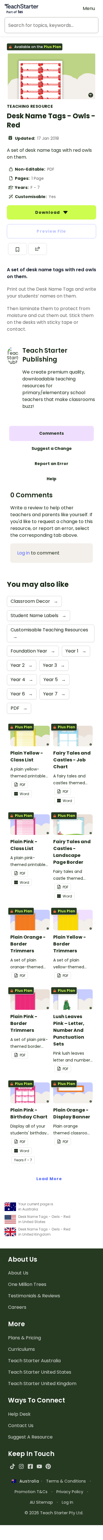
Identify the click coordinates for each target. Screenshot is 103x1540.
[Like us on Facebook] (30, 1466)
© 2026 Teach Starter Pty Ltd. (54, 1513)
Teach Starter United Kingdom (42, 1383)
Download (48, 212)
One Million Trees (27, 1284)
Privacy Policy (69, 1492)
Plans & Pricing (24, 1337)
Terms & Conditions (66, 1481)
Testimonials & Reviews (34, 1295)
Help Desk (19, 1414)
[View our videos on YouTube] (39, 1466)
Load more (49, 1179)
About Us (18, 1273)
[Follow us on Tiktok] (12, 1466)
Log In (67, 1502)
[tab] (51, 433)
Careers (17, 1307)
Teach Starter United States (39, 1372)
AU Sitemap (41, 1502)
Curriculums (21, 1349)
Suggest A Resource (30, 1437)
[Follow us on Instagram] (21, 1466)
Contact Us (20, 1425)
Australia (27, 1481)
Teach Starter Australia (34, 1360)
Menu (89, 8)
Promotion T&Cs (31, 1492)
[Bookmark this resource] (17, 249)
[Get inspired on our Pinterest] (48, 1466)
